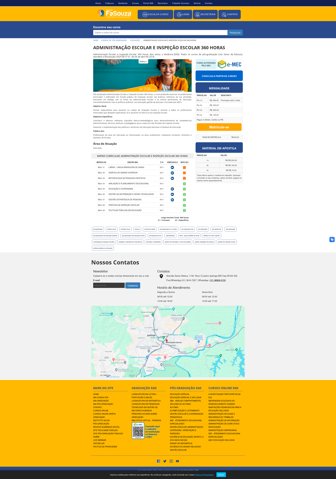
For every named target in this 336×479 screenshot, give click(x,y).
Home (98, 3)
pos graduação (202, 229)
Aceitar (221, 474)
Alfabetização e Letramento (185, 410)
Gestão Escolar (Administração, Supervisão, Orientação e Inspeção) (187, 430)
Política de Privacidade (105, 446)
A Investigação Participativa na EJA (224, 396)
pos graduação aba (187, 229)
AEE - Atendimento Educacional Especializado (186, 422)
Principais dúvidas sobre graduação (144, 415)
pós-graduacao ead (155, 235)
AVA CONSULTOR (100, 397)
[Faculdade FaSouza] (114, 14)
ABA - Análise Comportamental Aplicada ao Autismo (185, 402)
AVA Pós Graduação (103, 404)
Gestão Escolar (178, 450)
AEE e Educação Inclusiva (221, 440)
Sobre (96, 436)
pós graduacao (216, 229)
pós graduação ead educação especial (105, 235)
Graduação (99, 417)
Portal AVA (148, 3)
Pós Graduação (101, 423)
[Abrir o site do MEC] (230, 64)
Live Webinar (99, 440)
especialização (170, 235)
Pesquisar (235, 32)
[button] (155, 14)
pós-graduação (98, 229)
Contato (208, 3)
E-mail (103, 280)
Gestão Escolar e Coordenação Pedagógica (186, 415)
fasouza (137, 229)
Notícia (197, 3)
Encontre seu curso (106, 27)
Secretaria (163, 3)
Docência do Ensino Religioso (185, 446)
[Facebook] (158, 461)
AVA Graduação (101, 400)
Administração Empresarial (222, 430)
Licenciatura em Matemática (146, 400)
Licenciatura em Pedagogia (145, 404)
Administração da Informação (224, 420)
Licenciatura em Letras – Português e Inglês (144, 396)
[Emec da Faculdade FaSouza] (146, 430)
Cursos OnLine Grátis (104, 413)
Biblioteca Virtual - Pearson (146, 420)
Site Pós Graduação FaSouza (108, 433)
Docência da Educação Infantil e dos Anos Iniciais (187, 438)
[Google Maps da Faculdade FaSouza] (168, 341)
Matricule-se (219, 127)
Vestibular (123, 3)
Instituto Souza (101, 420)
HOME (96, 394)
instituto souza (111, 229)
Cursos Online (100, 410)
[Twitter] (164, 461)
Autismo (174, 407)
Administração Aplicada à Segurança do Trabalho (221, 415)
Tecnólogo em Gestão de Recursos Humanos (145, 409)
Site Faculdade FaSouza (105, 430)
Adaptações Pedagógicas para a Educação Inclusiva (224, 409)
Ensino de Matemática (181, 443)
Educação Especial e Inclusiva (185, 397)
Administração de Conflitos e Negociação (223, 425)
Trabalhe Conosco (180, 3)
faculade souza (125, 229)
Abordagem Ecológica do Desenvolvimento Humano (221, 402)
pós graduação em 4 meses (168, 229)
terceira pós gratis (149, 229)
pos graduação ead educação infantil (133, 235)
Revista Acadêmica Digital (106, 427)
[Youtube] (177, 461)
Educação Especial (180, 394)
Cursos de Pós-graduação (114, 40)
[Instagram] (171, 461)
